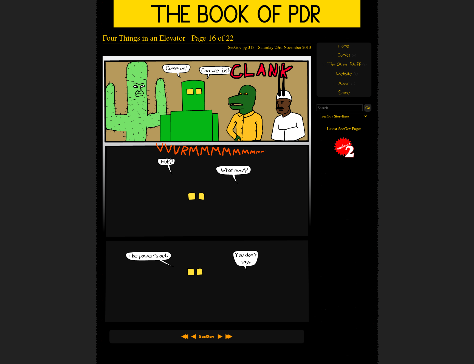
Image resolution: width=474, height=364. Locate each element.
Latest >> (228, 336)
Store (344, 93)
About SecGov (207, 336)
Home (343, 46)
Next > (220, 336)
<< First (184, 336)
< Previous (193, 336)
